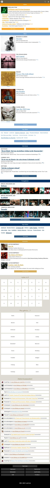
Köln (37, 322)
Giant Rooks (41, 227)
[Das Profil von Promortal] (2, 398)
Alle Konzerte (25, 271)
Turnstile (3, 232)
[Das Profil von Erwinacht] (2, 434)
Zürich (37, 371)
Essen (12, 350)
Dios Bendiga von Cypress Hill (16, 392)
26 (44, 77)
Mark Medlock (44, 132)
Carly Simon (15, 135)
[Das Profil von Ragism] (2, 438)
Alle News (13, 28)
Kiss (2, 132)
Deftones (26, 227)
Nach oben (25, 466)
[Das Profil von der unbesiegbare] (2, 418)
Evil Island (30, 135)
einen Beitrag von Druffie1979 (22, 424)
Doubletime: (5, 25)
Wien (37, 364)
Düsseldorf (12, 343)
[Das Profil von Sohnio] (2, 454)
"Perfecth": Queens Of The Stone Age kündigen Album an (22, 395)
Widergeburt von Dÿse (17, 411)
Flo (35, 135)
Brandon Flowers (11, 227)
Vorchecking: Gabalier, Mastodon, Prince (20, 447)
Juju (27, 133)
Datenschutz (37, 469)
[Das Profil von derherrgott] (2, 411)
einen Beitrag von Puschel (18, 431)
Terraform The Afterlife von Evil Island (19, 451)
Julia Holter (4, 230)
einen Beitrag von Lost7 (15, 437)
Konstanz (37, 329)
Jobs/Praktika (37, 472)
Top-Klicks (37, 28)
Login (48, 1)
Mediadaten (13, 472)
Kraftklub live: (5, 20)
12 (24, 18)
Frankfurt (13, 357)
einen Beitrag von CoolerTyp (17, 382)
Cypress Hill (19, 137)
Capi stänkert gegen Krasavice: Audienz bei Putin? (23, 434)
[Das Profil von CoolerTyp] (2, 382)
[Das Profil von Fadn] (2, 392)
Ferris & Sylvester (23, 135)
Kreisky (26, 137)
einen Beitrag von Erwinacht (16, 414)
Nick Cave (29, 230)
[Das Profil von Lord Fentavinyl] (2, 385)
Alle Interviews (25, 176)
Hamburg (13, 371)
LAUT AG (28, 483)
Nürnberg (37, 350)
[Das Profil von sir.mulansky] (2, 431)
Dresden (13, 336)
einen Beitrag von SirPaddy (20, 385)
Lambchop (11, 132)
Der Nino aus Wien (6, 135)
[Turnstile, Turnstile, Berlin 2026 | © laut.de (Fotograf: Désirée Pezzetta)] (5, 214)
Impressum (12, 469)
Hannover (37, 315)
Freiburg (13, 364)
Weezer (6, 132)
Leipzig (37, 336)
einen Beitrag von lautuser (18, 408)
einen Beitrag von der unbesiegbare (20, 405)
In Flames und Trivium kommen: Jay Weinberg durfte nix (28, 418)
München (37, 343)
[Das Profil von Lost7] (2, 395)
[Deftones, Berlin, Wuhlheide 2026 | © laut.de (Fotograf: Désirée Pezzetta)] (5, 191)
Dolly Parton (33, 228)
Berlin (12, 315)
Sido (43, 230)
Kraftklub (14, 230)
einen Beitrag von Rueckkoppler (17, 454)
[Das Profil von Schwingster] (2, 405)
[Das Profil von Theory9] (2, 415)
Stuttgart (37, 357)
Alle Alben (25, 124)
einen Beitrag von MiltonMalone (21, 388)
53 (25, 25)
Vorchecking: (5, 18)
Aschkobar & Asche (8, 138)
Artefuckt (3, 227)
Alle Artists (25, 236)
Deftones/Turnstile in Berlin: (9, 24)
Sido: (3, 22)
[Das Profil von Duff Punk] (2, 448)
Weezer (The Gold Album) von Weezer (20, 460)
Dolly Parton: (5, 14)
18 (17, 22)
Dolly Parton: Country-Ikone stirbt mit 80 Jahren (20, 441)
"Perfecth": (5, 16)
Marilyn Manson (20, 133)
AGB (13, 474)
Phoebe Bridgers (34, 132)
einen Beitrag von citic (20, 428)
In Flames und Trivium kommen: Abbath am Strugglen (23, 401)
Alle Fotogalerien (25, 219)
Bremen (13, 322)
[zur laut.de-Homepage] (1, 1)
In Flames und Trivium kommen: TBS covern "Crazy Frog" (24, 398)
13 (31, 24)
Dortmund (13, 329)
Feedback (37, 474)
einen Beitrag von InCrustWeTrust (19, 457)
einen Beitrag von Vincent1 (18, 444)
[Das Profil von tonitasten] (2, 457)
